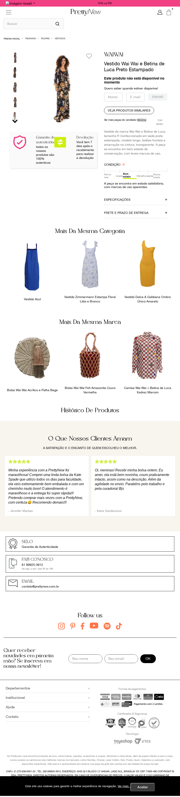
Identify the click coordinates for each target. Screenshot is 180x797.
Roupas (45, 38)
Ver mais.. (124, 786)
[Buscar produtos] (57, 23)
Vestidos (60, 38)
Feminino (30, 38)
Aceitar (142, 787)
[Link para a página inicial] (12, 38)
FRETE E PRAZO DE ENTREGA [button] (126, 213)
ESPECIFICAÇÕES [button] (117, 199)
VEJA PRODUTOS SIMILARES (129, 110)
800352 (141, 119)
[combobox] (34, 23)
